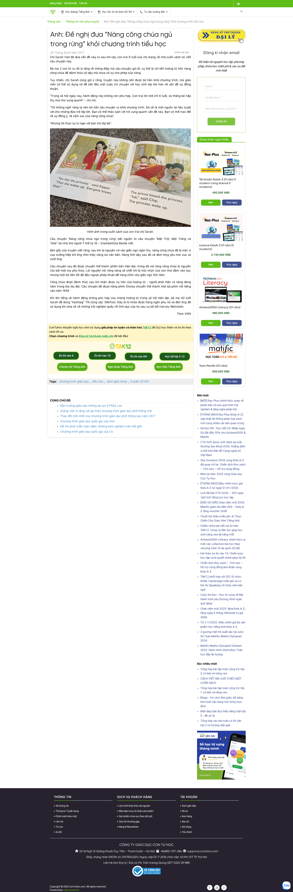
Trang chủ (54, 21)
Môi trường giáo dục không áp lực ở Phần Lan (91, 405)
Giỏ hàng (186, 826)
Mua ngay (231, 202)
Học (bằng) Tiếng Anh (75, 12)
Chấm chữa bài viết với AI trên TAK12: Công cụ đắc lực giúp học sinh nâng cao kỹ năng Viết (221, 530)
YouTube (217, 887)
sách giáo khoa (116, 381)
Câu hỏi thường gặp (129, 821)
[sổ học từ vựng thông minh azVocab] (221, 755)
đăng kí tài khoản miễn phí (96, 336)
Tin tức (59, 826)
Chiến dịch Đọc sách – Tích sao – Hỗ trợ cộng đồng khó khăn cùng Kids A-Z (221, 567)
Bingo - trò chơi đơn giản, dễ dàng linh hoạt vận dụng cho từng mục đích (221, 702)
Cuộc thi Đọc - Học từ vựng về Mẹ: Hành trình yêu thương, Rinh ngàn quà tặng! (222, 599)
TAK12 (146, 327)
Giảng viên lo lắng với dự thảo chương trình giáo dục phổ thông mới (106, 411)
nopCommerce (71, 890)
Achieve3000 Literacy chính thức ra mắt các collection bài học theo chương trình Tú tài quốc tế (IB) (222, 544)
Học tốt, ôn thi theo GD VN (115, 12)
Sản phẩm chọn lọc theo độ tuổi (135, 816)
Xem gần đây (189, 805)
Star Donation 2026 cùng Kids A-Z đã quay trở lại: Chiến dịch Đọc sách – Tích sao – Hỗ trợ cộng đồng (223, 465)
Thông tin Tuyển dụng (67, 811)
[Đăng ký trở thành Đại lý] (221, 35)
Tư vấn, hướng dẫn (152, 12)
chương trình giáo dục (74, 381)
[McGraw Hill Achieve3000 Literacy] (221, 289)
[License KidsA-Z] (221, 227)
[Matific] (221, 347)
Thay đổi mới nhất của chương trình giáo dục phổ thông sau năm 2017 (107, 416)
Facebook (209, 887)
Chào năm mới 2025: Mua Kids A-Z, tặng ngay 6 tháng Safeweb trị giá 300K (222, 613)
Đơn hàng (187, 816)
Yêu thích (187, 832)
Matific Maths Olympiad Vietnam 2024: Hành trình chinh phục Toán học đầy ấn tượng (221, 650)
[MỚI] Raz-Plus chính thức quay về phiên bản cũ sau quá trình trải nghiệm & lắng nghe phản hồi (221, 405)
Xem (210, 202)
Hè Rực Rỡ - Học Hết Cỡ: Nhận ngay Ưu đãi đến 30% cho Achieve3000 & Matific (223, 433)
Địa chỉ (185, 821)
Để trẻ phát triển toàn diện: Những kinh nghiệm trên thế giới (101, 426)
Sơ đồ (59, 832)
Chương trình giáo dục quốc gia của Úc (86, 431)
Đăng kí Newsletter (129, 826)
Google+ (224, 887)
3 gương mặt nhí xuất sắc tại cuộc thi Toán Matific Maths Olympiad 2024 (222, 636)
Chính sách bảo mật (66, 816)
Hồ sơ (185, 811)
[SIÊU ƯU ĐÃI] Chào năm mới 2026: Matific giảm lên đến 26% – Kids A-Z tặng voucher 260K (222, 507)
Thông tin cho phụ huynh (82, 21)
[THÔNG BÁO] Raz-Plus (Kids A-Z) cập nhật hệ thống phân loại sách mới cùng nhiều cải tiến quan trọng (222, 419)
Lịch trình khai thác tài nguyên (134, 805)
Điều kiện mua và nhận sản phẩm (136, 811)
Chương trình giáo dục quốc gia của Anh (87, 421)
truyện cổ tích (139, 381)
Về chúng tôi (62, 805)
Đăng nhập (56, 3)
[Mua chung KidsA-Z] (221, 161)
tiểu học (97, 381)
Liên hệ (83, 3)
